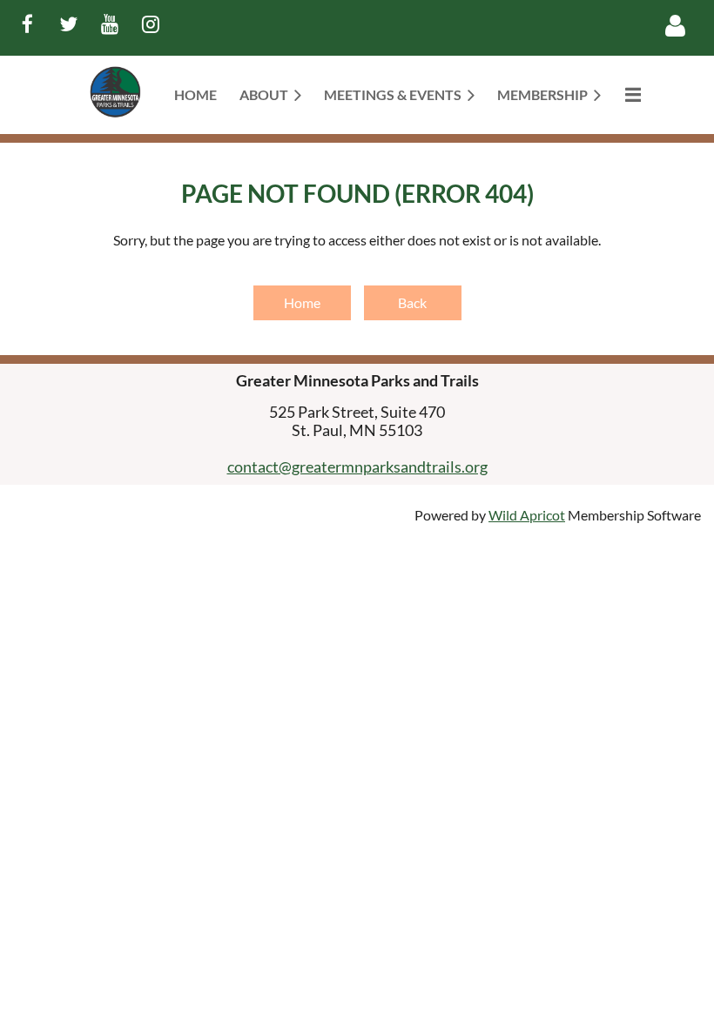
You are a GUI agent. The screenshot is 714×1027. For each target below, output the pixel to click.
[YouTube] (109, 24)
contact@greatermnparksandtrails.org (357, 466)
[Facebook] (27, 24)
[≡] (632, 94)
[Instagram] (150, 24)
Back (412, 302)
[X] (68, 24)
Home (302, 302)
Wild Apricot (526, 515)
